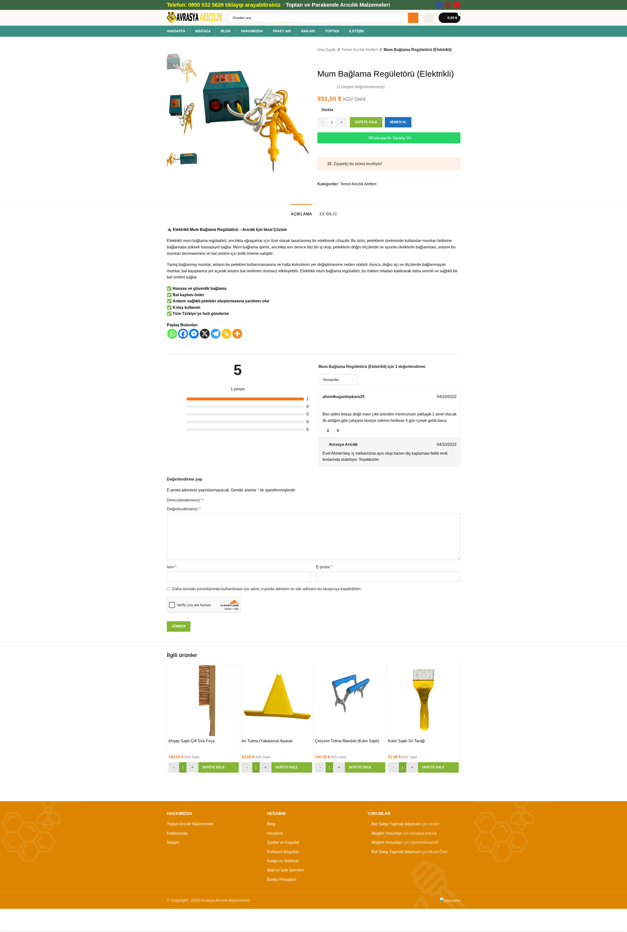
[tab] (301, 211)
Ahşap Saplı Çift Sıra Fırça (191, 741)
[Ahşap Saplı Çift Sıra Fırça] (203, 700)
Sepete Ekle (366, 122)
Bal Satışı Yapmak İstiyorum (396, 824)
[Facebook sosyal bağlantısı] (439, 5)
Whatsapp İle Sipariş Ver (390, 138)
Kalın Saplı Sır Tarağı (406, 741)
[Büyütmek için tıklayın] (209, 184)
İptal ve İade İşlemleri (285, 870)
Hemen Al (398, 122)
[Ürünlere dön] (326, 61)
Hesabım (275, 833)
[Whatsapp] (172, 334)
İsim (171, 567)
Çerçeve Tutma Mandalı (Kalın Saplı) (347, 741)
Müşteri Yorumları (387, 833)
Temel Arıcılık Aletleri (359, 50)
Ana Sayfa (326, 50)
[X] (205, 334)
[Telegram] (215, 334)
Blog (271, 824)
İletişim (173, 842)
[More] (237, 334)
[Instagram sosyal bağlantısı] (448, 5)
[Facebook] (183, 334)
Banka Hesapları (281, 879)
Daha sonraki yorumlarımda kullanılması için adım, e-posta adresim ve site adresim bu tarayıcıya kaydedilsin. (267, 589)
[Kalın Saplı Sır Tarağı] (423, 700)
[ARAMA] (413, 18)
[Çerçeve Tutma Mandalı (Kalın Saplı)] (350, 700)
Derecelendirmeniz (185, 500)
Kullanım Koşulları (283, 851)
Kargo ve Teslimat (282, 861)
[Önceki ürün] (320, 61)
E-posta (324, 567)
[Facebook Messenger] (194, 334)
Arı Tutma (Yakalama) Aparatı (266, 741)
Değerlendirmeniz (184, 509)
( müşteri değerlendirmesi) (361, 87)
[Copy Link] (226, 334)
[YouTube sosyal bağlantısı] (456, 5)
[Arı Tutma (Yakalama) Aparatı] (276, 700)
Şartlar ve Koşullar (283, 842)
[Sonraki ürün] (332, 61)
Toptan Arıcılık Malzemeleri (190, 824)
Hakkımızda (177, 833)
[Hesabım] (428, 18)
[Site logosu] (195, 17)
